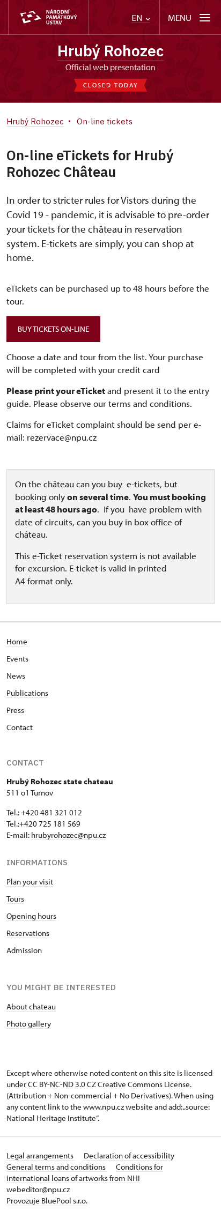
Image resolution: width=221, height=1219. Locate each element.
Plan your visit (29, 881)
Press (15, 710)
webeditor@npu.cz (38, 1189)
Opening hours (31, 916)
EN (137, 18)
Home (16, 641)
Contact (19, 727)
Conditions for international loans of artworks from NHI (84, 1172)
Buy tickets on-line (53, 329)
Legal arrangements (40, 1155)
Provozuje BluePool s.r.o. (46, 1200)
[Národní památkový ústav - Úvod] (48, 17)
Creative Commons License (144, 1084)
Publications (27, 693)
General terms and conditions (56, 1167)
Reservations (27, 933)
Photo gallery (28, 1024)
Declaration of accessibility (129, 1155)
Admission (24, 950)
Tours (15, 899)
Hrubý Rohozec (110, 51)
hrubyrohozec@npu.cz (68, 835)
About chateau (31, 1006)
